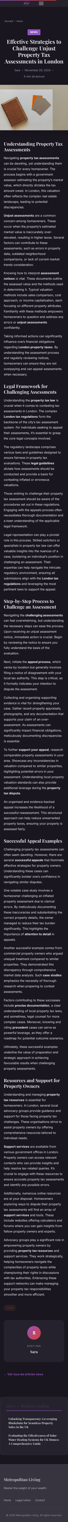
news (19, 21)
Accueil (9, 21)
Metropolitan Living (22, 1479)
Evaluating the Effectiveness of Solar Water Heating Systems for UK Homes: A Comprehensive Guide (33, 1440)
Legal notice (23, 1500)
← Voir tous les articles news (23, 1374)
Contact (40, 1500)
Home (7, 1500)
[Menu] (41, 3)
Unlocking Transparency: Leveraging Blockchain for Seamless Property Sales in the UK (32, 1423)
